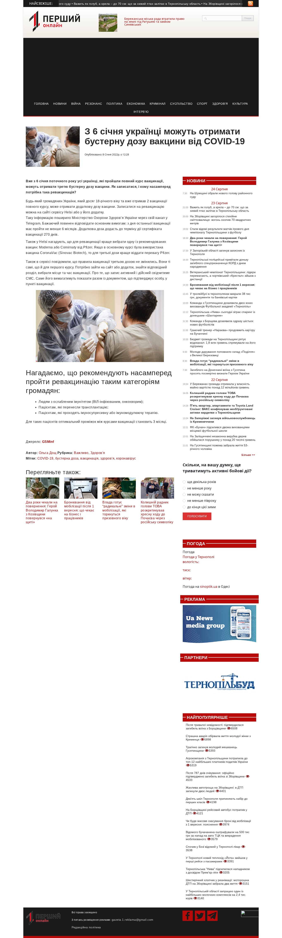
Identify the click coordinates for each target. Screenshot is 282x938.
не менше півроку (201, 500)
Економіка (136, 103)
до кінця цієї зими (201, 507)
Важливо (81, 453)
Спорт (202, 103)
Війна (76, 103)
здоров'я (107, 458)
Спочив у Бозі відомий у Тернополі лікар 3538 (213, 848)
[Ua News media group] (219, 626)
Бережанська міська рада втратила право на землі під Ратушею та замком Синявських (154, 21)
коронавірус (126, 458)
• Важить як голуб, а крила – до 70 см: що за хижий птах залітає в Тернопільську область (125, 3)
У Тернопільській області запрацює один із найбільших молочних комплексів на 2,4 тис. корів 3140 (216, 895)
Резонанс (93, 103)
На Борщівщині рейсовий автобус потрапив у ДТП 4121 (216, 811)
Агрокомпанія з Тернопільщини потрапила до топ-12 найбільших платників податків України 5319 (217, 762)
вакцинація (89, 458)
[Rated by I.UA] (250, 913)
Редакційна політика (86, 927)
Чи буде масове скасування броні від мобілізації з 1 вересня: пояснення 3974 (218, 822)
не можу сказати (200, 494)
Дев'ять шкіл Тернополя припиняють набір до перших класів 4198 (217, 800)
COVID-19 (45, 458)
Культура (240, 103)
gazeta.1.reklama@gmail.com (132, 919)
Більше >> (248, 455)
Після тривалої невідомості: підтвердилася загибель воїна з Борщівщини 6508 (215, 726)
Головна (41, 103)
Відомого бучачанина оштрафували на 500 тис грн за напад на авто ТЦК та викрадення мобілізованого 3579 (217, 835)
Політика (114, 103)
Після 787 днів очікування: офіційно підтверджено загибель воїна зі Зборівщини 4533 (215, 776)
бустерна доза (67, 458)
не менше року (199, 488)
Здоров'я (97, 453)
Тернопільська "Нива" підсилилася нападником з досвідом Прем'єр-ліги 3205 (218, 870)
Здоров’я (220, 103)
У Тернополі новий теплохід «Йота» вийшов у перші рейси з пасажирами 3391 (217, 859)
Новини (60, 103)
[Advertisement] (141, 69)
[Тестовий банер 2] (219, 685)
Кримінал (158, 103)
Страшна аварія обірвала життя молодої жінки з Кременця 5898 (218, 737)
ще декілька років (201, 482)
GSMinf (48, 441)
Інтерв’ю (141, 111)
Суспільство (181, 103)
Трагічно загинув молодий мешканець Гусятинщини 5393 (211, 748)
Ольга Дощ (48, 453)
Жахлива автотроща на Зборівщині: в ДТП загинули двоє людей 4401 (214, 789)
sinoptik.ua (208, 586)
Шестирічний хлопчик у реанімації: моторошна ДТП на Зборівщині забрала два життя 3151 (217, 881)
